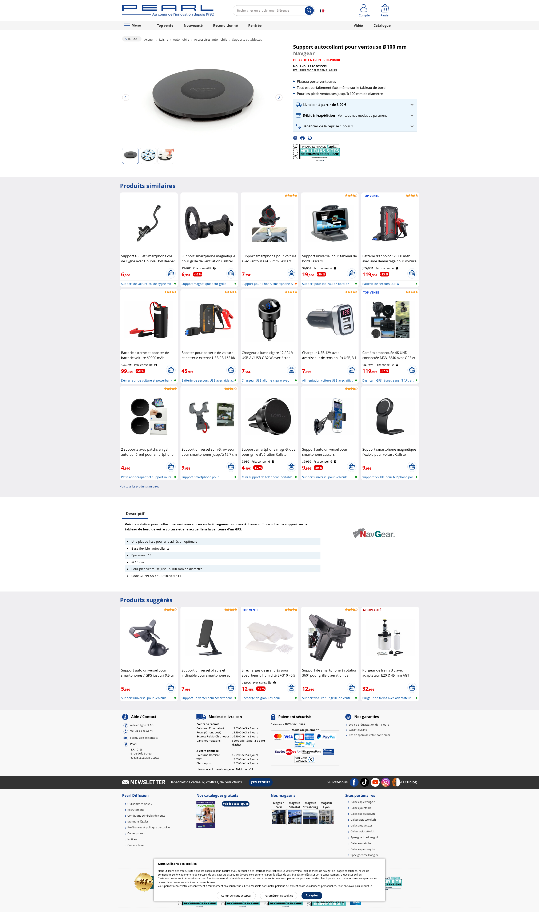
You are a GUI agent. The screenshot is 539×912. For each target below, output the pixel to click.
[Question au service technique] (311, 138)
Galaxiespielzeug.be (363, 849)
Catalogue (382, 25)
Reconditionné (225, 25)
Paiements (288, 724)
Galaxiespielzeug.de (363, 802)
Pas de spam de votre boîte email (369, 735)
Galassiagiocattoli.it (363, 831)
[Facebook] (296, 138)
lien (359, 874)
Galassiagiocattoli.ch (363, 819)
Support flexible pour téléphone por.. (388, 477)
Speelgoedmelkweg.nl (364, 837)
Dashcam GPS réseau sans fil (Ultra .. (388, 380)
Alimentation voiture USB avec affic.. (327, 380)
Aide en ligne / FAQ (141, 725)
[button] (355, 104)
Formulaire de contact (144, 738)
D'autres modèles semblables (315, 70)
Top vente (165, 25)
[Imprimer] (304, 138)
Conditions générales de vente (146, 815)
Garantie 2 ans (358, 730)
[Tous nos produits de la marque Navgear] (374, 531)
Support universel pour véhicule (325, 477)
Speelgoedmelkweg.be (365, 855)
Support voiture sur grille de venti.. (327, 698)
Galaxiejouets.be (361, 843)
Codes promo (135, 833)
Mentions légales (137, 821)
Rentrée (254, 25)
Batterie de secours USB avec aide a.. (207, 380)
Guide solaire (135, 845)
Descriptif (135, 513)
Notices (132, 839)
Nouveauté (193, 25)
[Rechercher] (309, 10)
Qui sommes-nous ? (139, 804)
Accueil (149, 39)
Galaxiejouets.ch (361, 808)
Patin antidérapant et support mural (146, 477)
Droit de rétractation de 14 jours (369, 724)
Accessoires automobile (210, 39)
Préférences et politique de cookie (148, 827)
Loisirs (163, 39)
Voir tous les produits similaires (139, 486)
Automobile (181, 39)
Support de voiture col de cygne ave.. (147, 284)
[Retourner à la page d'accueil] (168, 11)
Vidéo (358, 25)
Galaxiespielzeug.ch (363, 814)
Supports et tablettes (246, 39)
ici (371, 886)
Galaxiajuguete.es (361, 825)
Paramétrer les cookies (278, 895)
